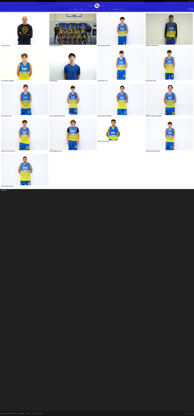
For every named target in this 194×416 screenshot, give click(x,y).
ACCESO (40, 413)
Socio (109, 9)
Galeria (98, 9)
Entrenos (93, 9)
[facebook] (188, 1)
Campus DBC (76, 9)
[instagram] (192, 1)
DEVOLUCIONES (21, 413)
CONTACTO (28, 413)
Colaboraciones (116, 9)
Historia (122, 9)
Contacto (104, 9)
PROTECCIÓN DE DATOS (12, 413)
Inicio (70, 9)
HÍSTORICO (35, 413)
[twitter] (190, 1)
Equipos (81, 9)
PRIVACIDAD (2, 413)
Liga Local (87, 9)
